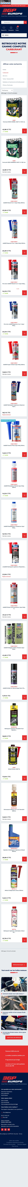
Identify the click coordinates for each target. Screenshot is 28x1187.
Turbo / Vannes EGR (8, 79)
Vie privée (16, 1133)
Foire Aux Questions (6, 1091)
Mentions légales (21, 1144)
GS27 (14, 120)
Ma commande (5, 1102)
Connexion (11, 30)
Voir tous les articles (14, 1037)
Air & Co (5, 75)
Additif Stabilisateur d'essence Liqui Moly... (14, 527)
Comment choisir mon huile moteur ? (13, 993)
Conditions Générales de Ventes (15, 1142)
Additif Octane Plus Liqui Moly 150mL (14, 445)
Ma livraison (4, 1095)
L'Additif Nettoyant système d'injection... (14, 567)
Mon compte (4, 1100)
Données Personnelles (9, 1144)
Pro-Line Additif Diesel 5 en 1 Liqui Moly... (14, 283)
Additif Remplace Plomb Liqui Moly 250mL (14, 486)
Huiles (4, 69)
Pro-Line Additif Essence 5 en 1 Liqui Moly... (14, 324)
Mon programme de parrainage (9, 1104)
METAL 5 (14, 889)
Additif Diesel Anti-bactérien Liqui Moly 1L (14, 608)
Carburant (5, 72)
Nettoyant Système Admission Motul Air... (14, 931)
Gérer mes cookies (14, 1140)
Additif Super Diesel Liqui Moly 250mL (14, 364)
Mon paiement (5, 1093)
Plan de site (15, 1146)
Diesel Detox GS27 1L (14, 769)
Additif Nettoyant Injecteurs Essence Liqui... (14, 405)
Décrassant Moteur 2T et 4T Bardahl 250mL (14, 810)
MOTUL (14, 929)
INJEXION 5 (14, 848)
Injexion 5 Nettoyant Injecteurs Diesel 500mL (14, 850)
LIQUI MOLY (14, 201)
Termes (20, 1133)
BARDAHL (14, 727)
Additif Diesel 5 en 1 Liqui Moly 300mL (14, 202)
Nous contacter (5, 1120)
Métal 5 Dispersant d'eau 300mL (14, 890)
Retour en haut (19, 965)
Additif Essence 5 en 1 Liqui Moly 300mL (14, 243)
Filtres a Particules (8, 85)
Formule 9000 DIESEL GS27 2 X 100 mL (14, 122)
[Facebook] (2, 1129)
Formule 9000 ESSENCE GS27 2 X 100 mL (14, 162)
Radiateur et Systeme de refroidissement (13, 82)
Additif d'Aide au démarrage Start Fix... (14, 688)
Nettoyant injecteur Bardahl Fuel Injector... (14, 729)
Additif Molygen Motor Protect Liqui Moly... (14, 648)
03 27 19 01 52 (5, 1115)
